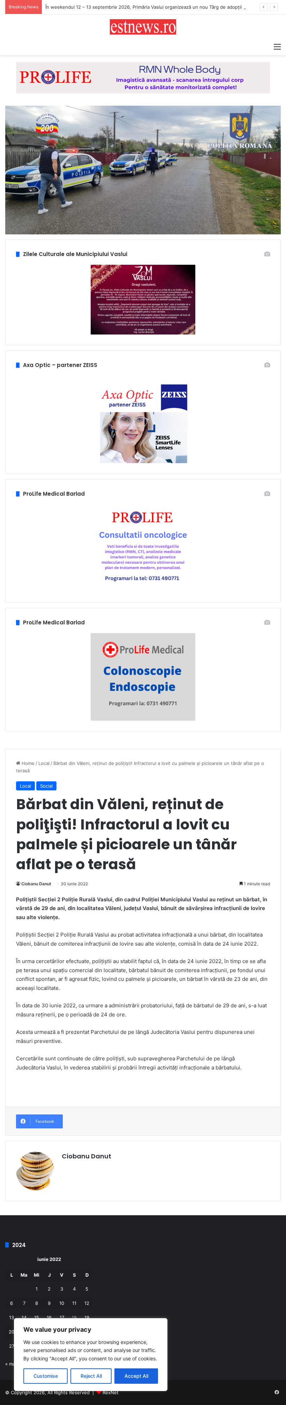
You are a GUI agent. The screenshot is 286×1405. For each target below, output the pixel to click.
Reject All (91, 1376)
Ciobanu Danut (36, 883)
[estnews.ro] (143, 27)
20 (11, 1332)
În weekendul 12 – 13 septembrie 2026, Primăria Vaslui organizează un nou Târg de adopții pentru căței (157, 7)
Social (46, 786)
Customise (45, 1376)
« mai (10, 1364)
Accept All (136, 1376)
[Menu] (277, 46)
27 (11, 1346)
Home (27, 763)
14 (24, 1317)
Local (44, 763)
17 (62, 1317)
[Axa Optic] (143, 77)
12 (86, 1303)
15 (36, 1317)
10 (61, 1303)
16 (49, 1317)
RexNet (111, 1392)
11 (74, 1303)
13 (11, 1317)
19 (86, 1317)
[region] (90, 1354)
